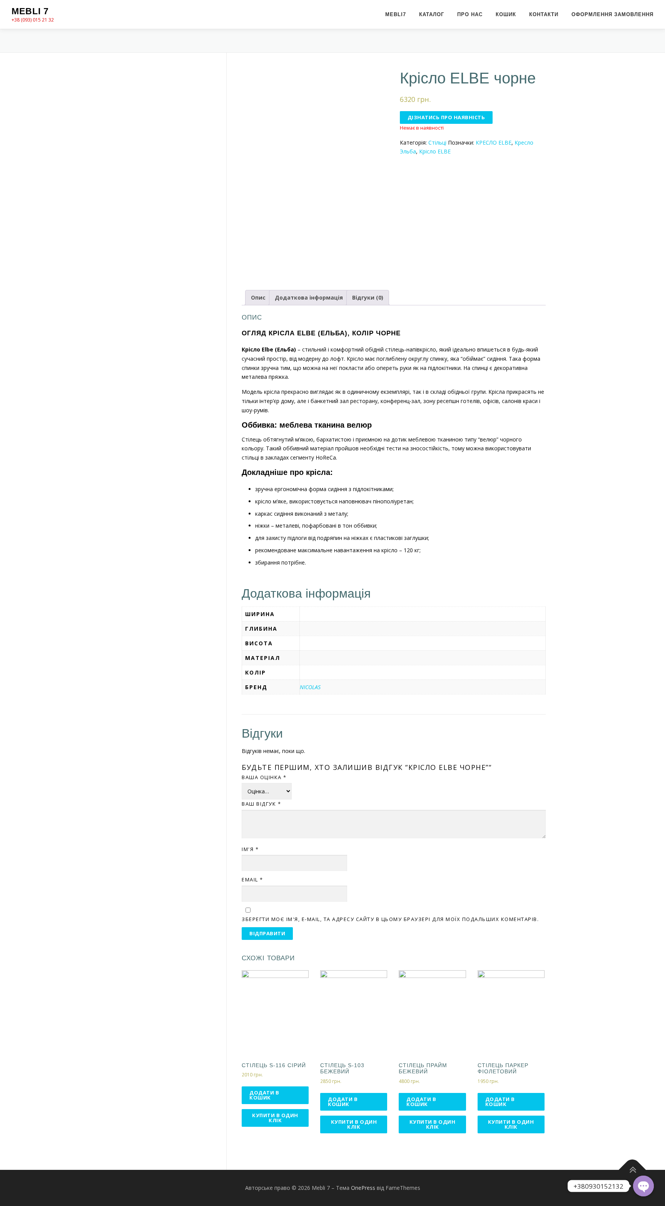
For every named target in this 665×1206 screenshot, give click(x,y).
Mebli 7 (30, 11)
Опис (258, 297)
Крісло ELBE (435, 151)
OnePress (363, 1187)
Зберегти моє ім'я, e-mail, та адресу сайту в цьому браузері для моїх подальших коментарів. (390, 919)
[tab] (258, 297)
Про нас (470, 14)
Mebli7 (395, 14)
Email (252, 879)
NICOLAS (310, 687)
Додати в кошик (264, 1095)
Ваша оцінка (264, 777)
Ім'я (250, 849)
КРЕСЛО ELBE (493, 142)
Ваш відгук (261, 803)
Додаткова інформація (309, 297)
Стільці (437, 142)
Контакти (543, 14)
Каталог (431, 14)
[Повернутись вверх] (632, 1170)
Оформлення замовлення (612, 14)
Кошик (506, 14)
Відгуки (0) (367, 297)
